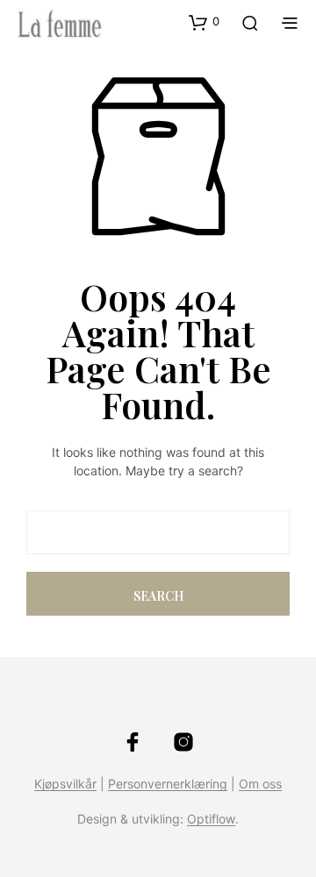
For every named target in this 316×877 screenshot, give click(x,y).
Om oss (260, 784)
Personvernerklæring (167, 784)
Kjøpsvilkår (65, 784)
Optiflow (211, 819)
